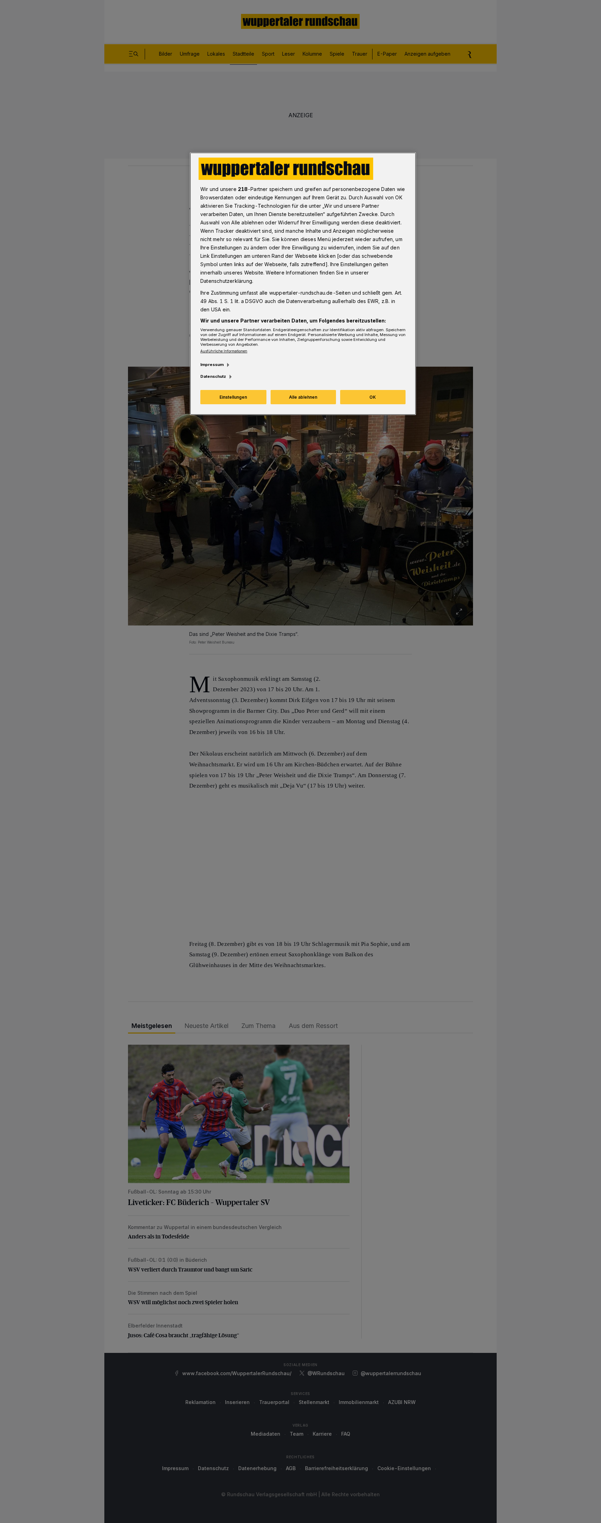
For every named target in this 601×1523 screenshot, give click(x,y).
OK (372, 397)
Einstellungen (233, 397)
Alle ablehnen (303, 397)
